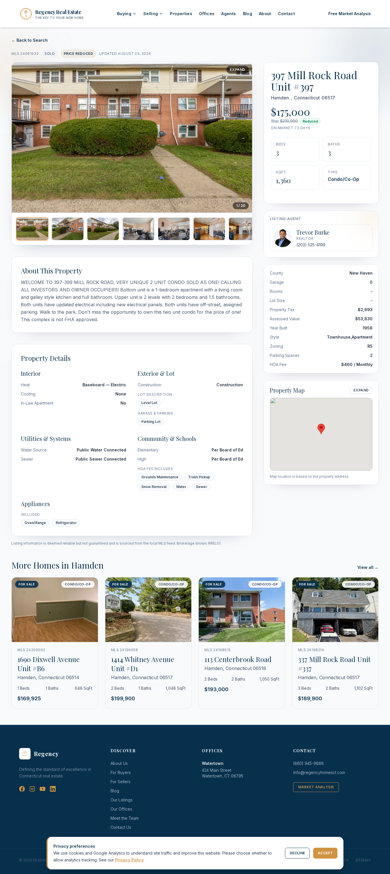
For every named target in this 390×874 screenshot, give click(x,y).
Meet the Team (124, 818)
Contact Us (120, 827)
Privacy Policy (129, 859)
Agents (228, 13)
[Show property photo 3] (103, 228)
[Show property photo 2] (68, 228)
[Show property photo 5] (174, 228)
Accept (325, 853)
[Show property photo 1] (32, 228)
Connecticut (307, 98)
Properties (181, 13)
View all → (368, 567)
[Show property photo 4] (138, 228)
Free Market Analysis (349, 13)
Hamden (280, 98)
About (265, 13)
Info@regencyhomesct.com (319, 772)
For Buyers (120, 772)
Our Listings (121, 799)
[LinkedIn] (53, 789)
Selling (150, 13)
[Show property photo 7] (245, 228)
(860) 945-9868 (308, 763)
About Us (119, 763)
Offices (206, 13)
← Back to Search (29, 40)
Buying (124, 13)
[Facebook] (22, 789)
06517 (328, 98)
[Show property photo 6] (209, 228)
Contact (286, 13)
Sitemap (363, 860)
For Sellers (120, 781)
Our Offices (121, 809)
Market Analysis (316, 787)
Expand (237, 69)
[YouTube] (42, 789)
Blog (247, 13)
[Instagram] (32, 789)
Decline (297, 853)
